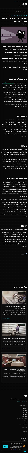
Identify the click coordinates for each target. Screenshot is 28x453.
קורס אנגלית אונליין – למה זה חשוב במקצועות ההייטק (15, 307)
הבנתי (5, 446)
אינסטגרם (25, 412)
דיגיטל (25, 421)
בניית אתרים (24, 416)
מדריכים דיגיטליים (20, 11)
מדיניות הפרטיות (13, 449)
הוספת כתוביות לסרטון (8, 83)
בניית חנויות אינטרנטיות (22, 418)
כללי (26, 423)
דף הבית (25, 434)
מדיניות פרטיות (24, 440)
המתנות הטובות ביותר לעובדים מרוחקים (14, 338)
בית (26, 11)
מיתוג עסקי (24, 427)
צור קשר (25, 436)
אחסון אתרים (24, 410)
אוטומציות (25, 408)
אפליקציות (24, 414)
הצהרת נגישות (24, 438)
